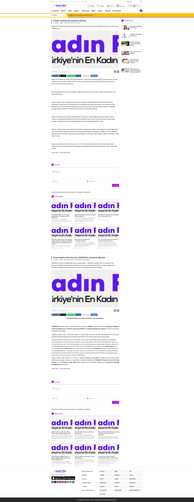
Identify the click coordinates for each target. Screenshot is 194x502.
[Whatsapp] (71, 482)
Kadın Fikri (87, 500)
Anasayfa (56, 23)
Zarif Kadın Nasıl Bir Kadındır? (135, 52)
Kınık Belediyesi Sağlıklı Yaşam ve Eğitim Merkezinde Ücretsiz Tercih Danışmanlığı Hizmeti (61, 458)
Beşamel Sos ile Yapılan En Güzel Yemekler (134, 61)
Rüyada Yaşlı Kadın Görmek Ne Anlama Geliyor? (135, 43)
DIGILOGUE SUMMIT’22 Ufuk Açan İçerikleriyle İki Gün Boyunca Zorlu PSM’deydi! (61, 216)
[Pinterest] (65, 482)
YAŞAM (61, 23)
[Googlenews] (68, 482)
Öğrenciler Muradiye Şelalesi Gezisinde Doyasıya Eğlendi (85, 215)
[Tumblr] (73, 482)
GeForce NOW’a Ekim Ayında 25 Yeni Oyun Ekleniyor (84, 457)
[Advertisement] (46, 22)
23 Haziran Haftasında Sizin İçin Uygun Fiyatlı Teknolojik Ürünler (108, 215)
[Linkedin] (60, 482)
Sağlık (92, 500)
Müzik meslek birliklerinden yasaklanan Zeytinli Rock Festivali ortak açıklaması (108, 433)
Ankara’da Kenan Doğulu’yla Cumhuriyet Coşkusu (82, 240)
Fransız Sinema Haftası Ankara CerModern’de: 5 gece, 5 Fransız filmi (108, 457)
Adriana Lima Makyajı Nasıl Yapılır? (136, 27)
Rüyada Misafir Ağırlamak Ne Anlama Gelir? (80, 15)
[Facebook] (53, 482)
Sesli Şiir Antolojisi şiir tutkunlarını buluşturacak (84, 432)
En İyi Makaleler (80, 500)
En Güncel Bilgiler (98, 500)
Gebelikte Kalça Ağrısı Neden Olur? (136, 34)
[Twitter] (55, 482)
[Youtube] (63, 482)
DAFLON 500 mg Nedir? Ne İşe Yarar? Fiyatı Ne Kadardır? (135, 70)
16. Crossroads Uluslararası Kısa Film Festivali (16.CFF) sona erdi (108, 240)
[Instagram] (58, 482)
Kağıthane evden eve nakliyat (109, 500)
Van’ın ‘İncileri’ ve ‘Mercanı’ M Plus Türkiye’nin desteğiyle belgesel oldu (61, 432)
